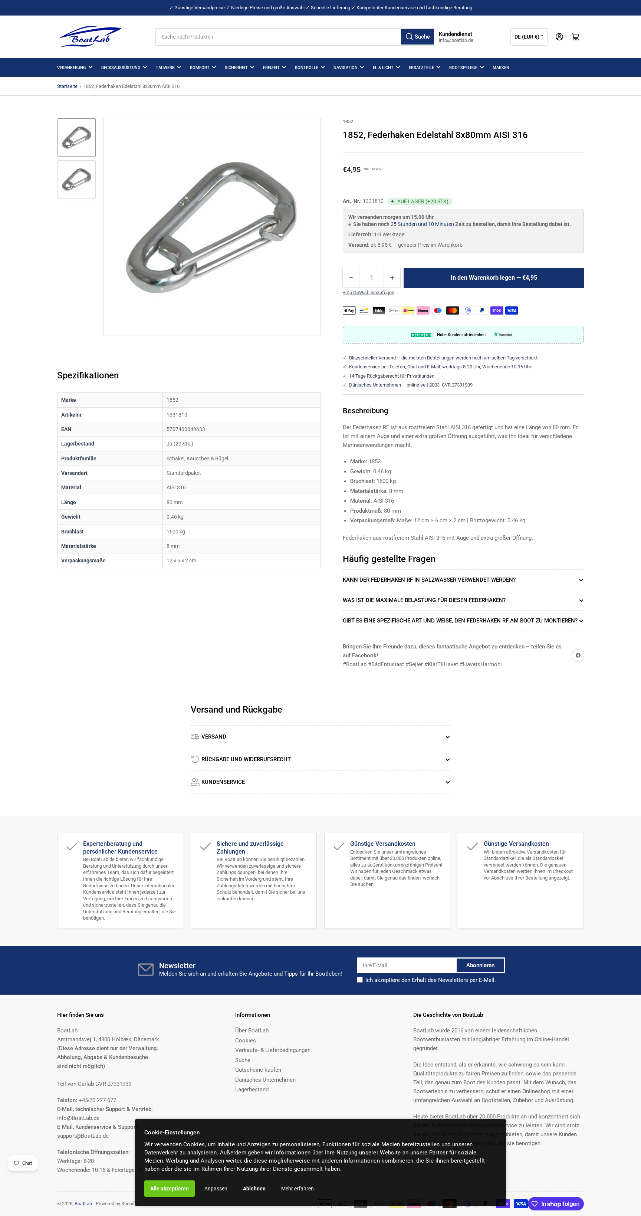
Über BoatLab (252, 1030)
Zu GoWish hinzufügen (370, 292)
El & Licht (383, 67)
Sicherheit (236, 67)
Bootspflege (463, 67)
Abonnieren (480, 965)
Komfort (200, 67)
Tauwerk (165, 67)
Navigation (345, 67)
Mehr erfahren (297, 1189)
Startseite (67, 86)
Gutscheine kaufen (258, 1070)
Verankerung (71, 67)
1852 (348, 121)
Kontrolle (306, 67)
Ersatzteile (421, 67)
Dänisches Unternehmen (265, 1080)
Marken (501, 67)
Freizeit (271, 67)
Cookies (245, 1040)
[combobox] (295, 37)
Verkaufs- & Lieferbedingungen (272, 1050)
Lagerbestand (252, 1089)
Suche (242, 1060)
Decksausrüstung (121, 67)
